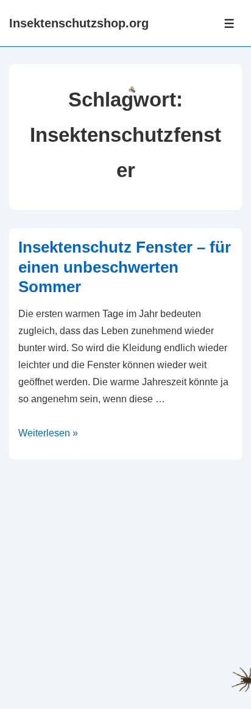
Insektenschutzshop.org (79, 23)
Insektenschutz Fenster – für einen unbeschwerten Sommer (124, 267)
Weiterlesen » (48, 433)
